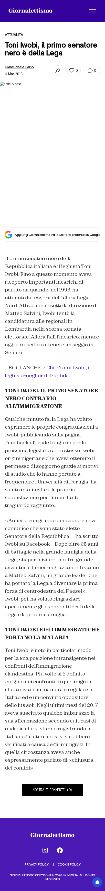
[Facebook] (60, 850)
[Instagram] (45, 850)
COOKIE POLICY (69, 864)
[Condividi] (58, 70)
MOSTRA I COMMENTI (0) (52, 790)
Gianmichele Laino (19, 67)
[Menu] (92, 11)
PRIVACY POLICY (37, 864)
